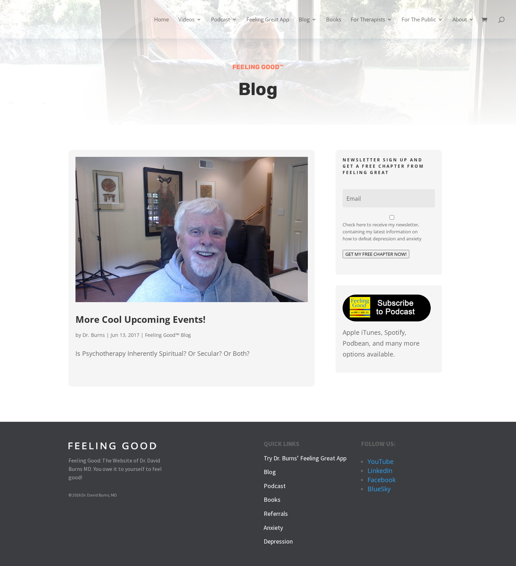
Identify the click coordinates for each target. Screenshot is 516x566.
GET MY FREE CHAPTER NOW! (375, 254)
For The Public (419, 20)
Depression (278, 541)
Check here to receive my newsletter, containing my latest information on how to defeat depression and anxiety (382, 231)
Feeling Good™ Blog (168, 335)
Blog (304, 20)
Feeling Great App (267, 20)
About (459, 20)
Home (161, 20)
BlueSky (379, 489)
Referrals (276, 514)
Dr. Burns (93, 335)
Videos (186, 20)
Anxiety (273, 528)
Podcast (220, 20)
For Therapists (368, 20)
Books (333, 20)
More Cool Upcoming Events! (140, 319)
